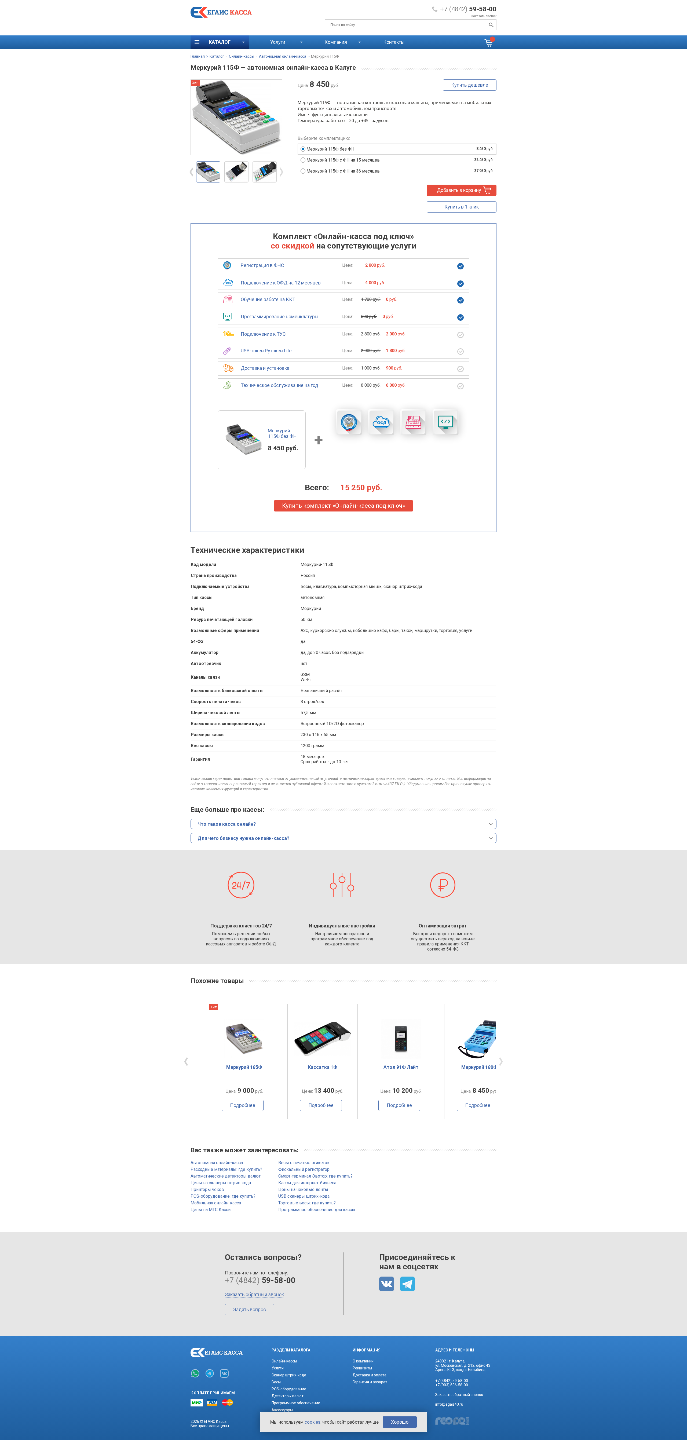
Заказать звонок (483, 16)
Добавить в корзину (459, 190)
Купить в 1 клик (461, 207)
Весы (276, 1382)
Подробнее (224, 1105)
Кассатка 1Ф (304, 1067)
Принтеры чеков (207, 1189)
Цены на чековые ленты (303, 1189)
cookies (312, 1422)
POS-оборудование (289, 1389)
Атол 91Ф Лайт (382, 1067)
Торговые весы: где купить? (307, 1202)
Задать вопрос (249, 1309)
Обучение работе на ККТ (268, 299)
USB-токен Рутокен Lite (266, 350)
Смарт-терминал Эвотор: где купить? (315, 1176)
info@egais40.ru (449, 1404)
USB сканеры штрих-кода (304, 1196)
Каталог (217, 56)
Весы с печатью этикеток (304, 1162)
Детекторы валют (288, 1396)
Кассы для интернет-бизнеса (307, 1182)
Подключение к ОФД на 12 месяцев (281, 283)
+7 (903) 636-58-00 (451, 1385)
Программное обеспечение (296, 1403)
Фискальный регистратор (304, 1169)
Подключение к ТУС (263, 334)
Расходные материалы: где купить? (226, 1169)
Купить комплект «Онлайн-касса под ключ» (343, 505)
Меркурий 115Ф (325, 56)
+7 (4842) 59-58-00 (451, 1381)
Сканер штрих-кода (289, 1375)
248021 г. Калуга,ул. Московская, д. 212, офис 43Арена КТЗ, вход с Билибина (462, 1365)
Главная (198, 56)
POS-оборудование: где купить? (223, 1196)
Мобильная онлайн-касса (216, 1202)
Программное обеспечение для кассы (316, 1209)
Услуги (278, 1368)
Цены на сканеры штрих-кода (221, 1182)
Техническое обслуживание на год (279, 385)
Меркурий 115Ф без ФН (282, 433)
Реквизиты (362, 1368)
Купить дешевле (469, 85)
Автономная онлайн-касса (282, 56)
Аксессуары (282, 1410)
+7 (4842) (468, 9)
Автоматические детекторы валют (226, 1176)
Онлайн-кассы (241, 56)
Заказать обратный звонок (254, 1294)
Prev (191, 172)
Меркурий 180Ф (461, 1067)
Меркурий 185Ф (226, 1067)
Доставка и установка (265, 368)
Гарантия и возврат (370, 1382)
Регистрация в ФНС (262, 265)
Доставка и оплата (369, 1375)
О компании (363, 1361)
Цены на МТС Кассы (211, 1209)
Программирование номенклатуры (280, 316)
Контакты (394, 42)
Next (281, 172)
